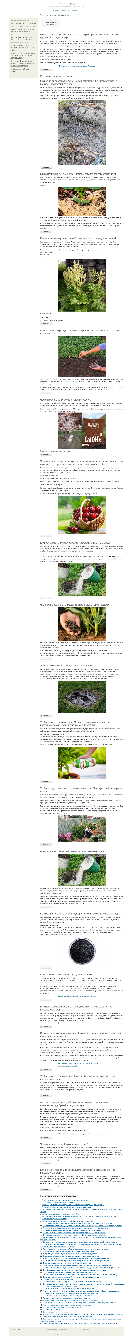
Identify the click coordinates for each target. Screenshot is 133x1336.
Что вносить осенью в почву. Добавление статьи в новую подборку (74, 604)
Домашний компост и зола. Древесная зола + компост (68, 665)
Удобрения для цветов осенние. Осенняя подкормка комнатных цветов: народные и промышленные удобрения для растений (77, 724)
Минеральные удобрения (51, 23)
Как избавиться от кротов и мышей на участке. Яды (60, 1214)
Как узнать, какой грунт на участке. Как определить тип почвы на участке (69, 1288)
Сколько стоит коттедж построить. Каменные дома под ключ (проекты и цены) (71, 1293)
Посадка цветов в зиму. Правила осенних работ (59, 1202)
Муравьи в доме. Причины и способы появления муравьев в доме (22, 47)
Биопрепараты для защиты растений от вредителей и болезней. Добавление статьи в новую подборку (80, 1274)
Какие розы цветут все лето (53, 1309)
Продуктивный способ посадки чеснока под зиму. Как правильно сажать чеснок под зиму (22, 63)
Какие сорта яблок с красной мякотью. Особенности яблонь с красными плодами (72, 1277)
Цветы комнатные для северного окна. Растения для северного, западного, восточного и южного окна (80, 1323)
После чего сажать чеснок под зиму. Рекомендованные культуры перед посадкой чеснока (75, 1249)
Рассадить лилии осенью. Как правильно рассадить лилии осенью (66, 1298)
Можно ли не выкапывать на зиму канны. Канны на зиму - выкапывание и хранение (73, 1281)
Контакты (49, 1329)
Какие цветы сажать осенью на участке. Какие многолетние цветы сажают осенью (72, 1230)
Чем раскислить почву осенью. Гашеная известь (65, 399)
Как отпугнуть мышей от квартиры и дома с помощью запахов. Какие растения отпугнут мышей (77, 1223)
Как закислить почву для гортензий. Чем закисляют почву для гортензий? (78, 238)
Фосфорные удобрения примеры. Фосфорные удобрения (63, 1307)
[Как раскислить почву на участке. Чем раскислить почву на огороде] (82, 579)
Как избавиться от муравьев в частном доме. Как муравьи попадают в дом (69, 1272)
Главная (56, 10)
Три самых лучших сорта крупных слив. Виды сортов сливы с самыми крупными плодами (75, 1228)
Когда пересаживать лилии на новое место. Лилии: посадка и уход (67, 1263)
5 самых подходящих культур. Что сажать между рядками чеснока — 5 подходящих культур (76, 1258)
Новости (65, 10)
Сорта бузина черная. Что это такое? (56, 1312)
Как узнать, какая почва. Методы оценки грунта (60, 1286)
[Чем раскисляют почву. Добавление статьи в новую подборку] (82, 870)
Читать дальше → (46, 69)
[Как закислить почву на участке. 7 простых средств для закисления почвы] (82, 201)
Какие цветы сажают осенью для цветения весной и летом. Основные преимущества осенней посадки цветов (82, 1226)
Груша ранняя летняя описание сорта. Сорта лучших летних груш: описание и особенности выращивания (81, 1291)
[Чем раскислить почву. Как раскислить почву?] (82, 1160)
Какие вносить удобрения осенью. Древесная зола (66, 974)
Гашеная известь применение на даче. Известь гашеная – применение (68, 1305)
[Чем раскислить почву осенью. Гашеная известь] (82, 430)
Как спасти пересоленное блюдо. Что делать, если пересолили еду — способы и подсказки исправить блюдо (82, 1267)
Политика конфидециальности (54, 1332)
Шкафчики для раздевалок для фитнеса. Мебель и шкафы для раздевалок (70, 1254)
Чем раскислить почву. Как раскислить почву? (64, 1144)
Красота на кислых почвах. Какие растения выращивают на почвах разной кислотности (74, 1233)
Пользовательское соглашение (59, 1329)
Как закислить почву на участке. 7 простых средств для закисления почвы (78, 173)
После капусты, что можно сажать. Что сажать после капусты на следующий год (23, 55)
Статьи (74, 10)
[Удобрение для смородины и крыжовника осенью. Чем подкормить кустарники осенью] (82, 828)
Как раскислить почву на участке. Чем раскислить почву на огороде (75, 542)
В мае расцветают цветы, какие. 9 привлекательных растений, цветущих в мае (71, 1256)
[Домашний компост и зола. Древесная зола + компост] (82, 697)
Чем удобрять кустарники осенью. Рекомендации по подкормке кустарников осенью (73, 1300)
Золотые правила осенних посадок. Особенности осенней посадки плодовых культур (73, 1205)
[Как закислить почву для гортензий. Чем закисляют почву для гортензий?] (82, 285)
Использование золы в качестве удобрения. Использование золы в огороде (79, 913)
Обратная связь (86, 1329)
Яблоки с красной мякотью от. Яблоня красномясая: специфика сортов (68, 1251)
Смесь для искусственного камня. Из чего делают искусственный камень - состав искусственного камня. (80, 1302)
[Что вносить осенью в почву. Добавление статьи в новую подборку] (82, 624)
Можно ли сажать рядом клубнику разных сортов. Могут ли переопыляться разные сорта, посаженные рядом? (83, 1314)
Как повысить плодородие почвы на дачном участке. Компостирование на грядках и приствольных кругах (80, 1216)
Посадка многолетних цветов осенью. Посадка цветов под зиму (65, 1200)
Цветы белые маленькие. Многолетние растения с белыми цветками (67, 1316)
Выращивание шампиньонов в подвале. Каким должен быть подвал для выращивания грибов (77, 1265)
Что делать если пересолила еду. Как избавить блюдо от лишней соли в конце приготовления (76, 1261)
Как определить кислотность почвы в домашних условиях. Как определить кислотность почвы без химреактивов (83, 1284)
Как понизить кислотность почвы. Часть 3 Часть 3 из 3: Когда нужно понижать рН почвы (74, 1235)
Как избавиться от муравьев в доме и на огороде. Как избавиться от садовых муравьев (74, 1270)
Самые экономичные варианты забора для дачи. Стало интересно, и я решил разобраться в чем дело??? (81, 1242)
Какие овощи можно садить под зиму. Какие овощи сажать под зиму (67, 1295)
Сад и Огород (66, 3)
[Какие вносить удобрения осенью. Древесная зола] (82, 996)
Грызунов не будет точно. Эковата (54, 1219)
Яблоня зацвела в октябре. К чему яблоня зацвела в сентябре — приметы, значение (23, 31)
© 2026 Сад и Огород (16, 1329)
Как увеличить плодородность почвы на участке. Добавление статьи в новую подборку (22, 39)
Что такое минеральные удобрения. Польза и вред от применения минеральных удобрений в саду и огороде (74, 1104)
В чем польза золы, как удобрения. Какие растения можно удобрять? (67, 1207)
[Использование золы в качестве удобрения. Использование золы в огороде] (82, 951)
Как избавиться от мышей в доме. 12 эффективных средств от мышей (67, 1221)
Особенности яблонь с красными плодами (58, 1279)
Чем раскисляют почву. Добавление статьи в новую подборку (72, 851)
